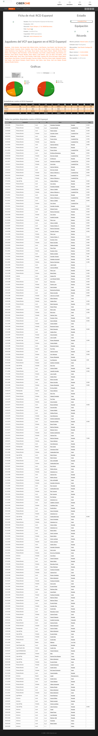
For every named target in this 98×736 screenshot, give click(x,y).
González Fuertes (54, 133)
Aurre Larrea (53, 550)
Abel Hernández (22, 52)
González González (54, 206)
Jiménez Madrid (53, 368)
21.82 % (46, 106)
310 (84, 113)
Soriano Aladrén (53, 323)
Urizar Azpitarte (53, 334)
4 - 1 (45, 410)
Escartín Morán (53, 586)
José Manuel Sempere (18, 60)
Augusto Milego (53, 698)
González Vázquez (54, 231)
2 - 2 (45, 127)
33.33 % (33, 111)
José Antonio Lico (61, 52)
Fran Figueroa (20, 51)
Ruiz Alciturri (53, 466)
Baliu (51, 653)
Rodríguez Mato (53, 589)
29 (26, 108)
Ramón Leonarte (54, 701)
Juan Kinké (42, 52)
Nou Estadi (73, 360)
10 (77, 111)
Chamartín (73, 620)
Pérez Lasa (52, 220)
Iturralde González (54, 217)
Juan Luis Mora (50, 54)
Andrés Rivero (53, 544)
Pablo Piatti (37, 56)
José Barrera (42, 47)
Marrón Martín (53, 530)
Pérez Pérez (53, 248)
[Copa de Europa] (16, 75)
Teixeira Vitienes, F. (54, 225)
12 (71, 106)
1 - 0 (45, 147)
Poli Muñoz (59, 54)
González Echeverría (55, 483)
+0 (90, 111)
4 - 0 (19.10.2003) (83, 52)
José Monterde (53, 645)
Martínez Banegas (54, 427)
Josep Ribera (8, 58)
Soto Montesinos (54, 416)
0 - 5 (45, 301)
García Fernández (54, 511)
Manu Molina (32, 54)
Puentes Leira (53, 284)
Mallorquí (52, 642)
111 (65, 108)
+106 (91, 106)
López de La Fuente (54, 295)
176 (84, 108)
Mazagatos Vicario (54, 611)
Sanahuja (8, 47)
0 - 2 (45, 155)
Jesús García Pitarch (46, 51)
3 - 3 (45, 192)
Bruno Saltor (51, 58)
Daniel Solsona (30, 60)
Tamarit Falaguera (54, 558)
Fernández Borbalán (54, 186)
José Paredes (29, 56)
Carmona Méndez (54, 267)
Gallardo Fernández (54, 396)
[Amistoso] (16, 73)
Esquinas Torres (53, 239)
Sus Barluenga (53, 360)
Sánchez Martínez (54, 144)
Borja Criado (41, 49)
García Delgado (53, 320)
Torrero (72, 656)
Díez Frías (52, 365)
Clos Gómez (53, 183)
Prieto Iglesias (53, 147)
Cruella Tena (53, 648)
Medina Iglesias (53, 469)
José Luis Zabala (56, 60)
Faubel (51, 709)
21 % (46, 108)
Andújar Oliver (53, 301)
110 (20, 106)
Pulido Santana (53, 130)
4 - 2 (45, 488)
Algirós (72, 720)
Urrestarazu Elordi (54, 449)
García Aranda (53, 287)
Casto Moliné (41, 54)
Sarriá (72, 287)
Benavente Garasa (54, 326)
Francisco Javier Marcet (11, 54)
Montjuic (73, 214)
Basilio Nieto (13, 56)
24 (39, 106)
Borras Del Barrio (54, 404)
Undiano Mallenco (54, 181)
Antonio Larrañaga (54, 704)
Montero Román (53, 687)
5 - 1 (45, 351)
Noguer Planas (53, 306)
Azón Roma (53, 555)
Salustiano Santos (61, 58)
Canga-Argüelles (54, 673)
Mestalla (73, 125)
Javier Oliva (21, 56)
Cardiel (51, 676)
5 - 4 (45, 463)
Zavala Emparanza (54, 664)
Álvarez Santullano (54, 575)
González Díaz (53, 606)
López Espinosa (53, 706)
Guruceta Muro (53, 407)
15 (52, 106)
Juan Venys (46, 60)
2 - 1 (45, 150)
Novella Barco (53, 508)
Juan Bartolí (50, 47)
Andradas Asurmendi (54, 259)
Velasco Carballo (54, 189)
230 (78, 106)
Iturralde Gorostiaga (54, 620)
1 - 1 (45, 130)
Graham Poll (53, 276)
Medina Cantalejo (54, 245)
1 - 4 (45, 555)
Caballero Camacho (54, 502)
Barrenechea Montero (55, 290)
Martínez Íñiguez (54, 597)
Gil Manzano (53, 136)
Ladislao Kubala (50, 52)
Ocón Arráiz (53, 164)
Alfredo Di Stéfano (60, 49)
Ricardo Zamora (14, 62)
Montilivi (73, 446)
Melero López (53, 175)
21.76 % (46, 113)
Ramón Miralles (23, 54)
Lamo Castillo (53, 337)
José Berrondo (59, 47)
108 (65, 106)
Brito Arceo (52, 281)
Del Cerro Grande (54, 155)
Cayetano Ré (44, 56)
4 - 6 (45, 569)
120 (78, 108)
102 (26, 113)
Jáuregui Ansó (53, 572)
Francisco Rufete (36, 58)
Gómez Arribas (53, 525)
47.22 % (33, 113)
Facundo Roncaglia (25, 58)
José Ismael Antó (24, 47)
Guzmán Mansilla (54, 127)
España (29, 29)
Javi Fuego (27, 51)
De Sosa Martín (53, 388)
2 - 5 (45, 362)
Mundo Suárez (84, 41)
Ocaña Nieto (53, 608)
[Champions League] (16, 74)
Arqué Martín (53, 592)
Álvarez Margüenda (54, 340)
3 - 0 (45, 239)
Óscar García (35, 51)
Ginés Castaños (25, 49)
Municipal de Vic (74, 676)
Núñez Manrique (53, 298)
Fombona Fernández (54, 569)
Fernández (52, 720)
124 (84, 106)
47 (39, 113)
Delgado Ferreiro (54, 209)
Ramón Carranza (15, 49)
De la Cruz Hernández (55, 553)
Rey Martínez (53, 497)
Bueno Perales (53, 424)
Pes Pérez (52, 348)
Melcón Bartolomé (54, 578)
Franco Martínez (54, 390)
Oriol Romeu (16, 58)
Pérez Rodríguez (54, 567)
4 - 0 (45, 231)
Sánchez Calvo (53, 315)
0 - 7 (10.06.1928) (83, 55)
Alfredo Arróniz (34, 47)
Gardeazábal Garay (54, 452)
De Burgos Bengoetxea (55, 153)
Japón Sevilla (53, 265)
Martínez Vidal (53, 718)
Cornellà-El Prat (74, 127)
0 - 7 (45, 695)
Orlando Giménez (58, 51)
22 (71, 113)
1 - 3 (45, 189)
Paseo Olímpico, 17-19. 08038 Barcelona (41, 26)
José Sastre (8, 60)
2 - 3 (45, 267)
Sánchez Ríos (53, 435)
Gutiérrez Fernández (54, 362)
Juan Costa (34, 49)
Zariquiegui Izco (53, 471)
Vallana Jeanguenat (54, 684)
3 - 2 (45, 125)
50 (52, 108)
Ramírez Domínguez (54, 211)
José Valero (39, 60)
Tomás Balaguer (53, 681)
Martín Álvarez (53, 455)
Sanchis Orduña (53, 628)
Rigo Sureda (53, 446)
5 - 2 (45, 340)
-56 (90, 108)
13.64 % (58, 106)
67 (52, 113)
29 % (33, 108)
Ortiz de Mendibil (54, 460)
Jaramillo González (54, 371)
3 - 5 (45, 418)
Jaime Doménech (10, 51)
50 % (58, 108)
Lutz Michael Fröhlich (55, 278)
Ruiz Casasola (53, 485)
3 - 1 (45, 183)
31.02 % (58, 113)
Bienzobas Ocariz (54, 564)
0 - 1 (45, 172)
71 (26, 106)
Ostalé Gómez (53, 667)
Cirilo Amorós (15, 47)
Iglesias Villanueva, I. (55, 172)
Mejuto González (54, 242)
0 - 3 (45, 214)
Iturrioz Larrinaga (54, 533)
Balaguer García (53, 429)
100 (20, 108)
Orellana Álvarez (54, 413)
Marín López (53, 309)
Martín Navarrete (54, 304)
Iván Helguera (13, 52)
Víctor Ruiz (45, 58)
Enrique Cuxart (50, 49)
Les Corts (73, 642)
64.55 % (33, 106)
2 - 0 (45, 161)
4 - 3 (45, 650)
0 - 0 (45, 153)
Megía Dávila (53, 273)
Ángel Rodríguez (54, 695)
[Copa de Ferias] (16, 76)
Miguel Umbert (53, 723)
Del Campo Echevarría (55, 670)
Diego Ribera (62, 56)
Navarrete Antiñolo (54, 421)
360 (78, 113)
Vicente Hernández (33, 52)
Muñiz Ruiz (52, 141)
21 (39, 108)
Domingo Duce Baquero (55, 656)
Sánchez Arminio (54, 351)
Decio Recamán (53, 56)
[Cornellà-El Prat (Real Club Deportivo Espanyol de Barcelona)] (81, 21)
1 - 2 (45, 144)
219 (65, 113)
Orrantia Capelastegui (55, 418)
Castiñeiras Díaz (54, 505)
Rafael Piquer (53, 712)
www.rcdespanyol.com (36, 36)
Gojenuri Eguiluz (54, 614)
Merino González (54, 379)
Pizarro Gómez (53, 139)
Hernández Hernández (55, 125)
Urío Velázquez (53, 354)
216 (20, 113)
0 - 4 (45, 197)
